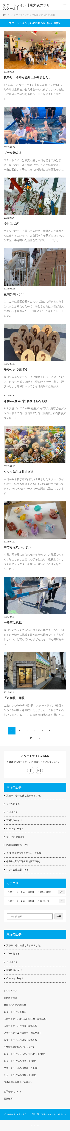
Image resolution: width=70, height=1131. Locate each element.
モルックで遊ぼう (16, 369)
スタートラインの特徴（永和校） (20, 1061)
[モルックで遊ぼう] (35, 342)
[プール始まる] (35, 125)
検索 (59, 916)
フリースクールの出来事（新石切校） (23, 1033)
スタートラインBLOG (15, 1012)
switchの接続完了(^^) (17, 845)
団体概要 (8, 1098)
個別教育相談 (10, 998)
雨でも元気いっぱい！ (19, 547)
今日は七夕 (11, 223)
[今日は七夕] (35, 196)
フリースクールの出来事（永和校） (22, 1068)
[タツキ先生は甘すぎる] (35, 444)
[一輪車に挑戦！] (35, 595)
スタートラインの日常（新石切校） (22, 1040)
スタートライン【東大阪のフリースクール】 (28, 7)
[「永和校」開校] (35, 670)
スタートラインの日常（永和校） (20, 1075)
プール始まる (13, 152)
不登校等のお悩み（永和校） (18, 1082)
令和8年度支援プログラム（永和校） (24, 853)
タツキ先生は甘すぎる (19, 471)
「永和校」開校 (14, 698)
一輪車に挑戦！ (14, 622)
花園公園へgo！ (14, 294)
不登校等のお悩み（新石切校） (19, 1047)
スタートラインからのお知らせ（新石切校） (35, 892)
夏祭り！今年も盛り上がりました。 (28, 77)
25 (31, 738)
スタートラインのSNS (35, 755)
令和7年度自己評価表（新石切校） (27, 401)
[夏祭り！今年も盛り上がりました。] (35, 50)
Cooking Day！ (15, 828)
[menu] (65, 5)
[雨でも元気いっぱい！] (35, 520)
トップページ (10, 991)
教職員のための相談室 (15, 1005)
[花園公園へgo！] (35, 267)
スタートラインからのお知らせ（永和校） (35, 901)
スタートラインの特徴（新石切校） (22, 1025)
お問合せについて (13, 1091)
